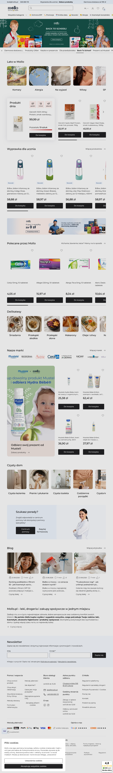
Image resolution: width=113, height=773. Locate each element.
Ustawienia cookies (33, 761)
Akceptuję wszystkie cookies (33, 766)
